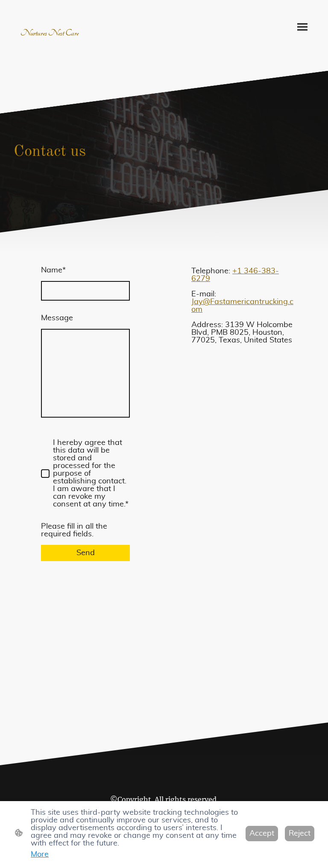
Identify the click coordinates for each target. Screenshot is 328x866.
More (40, 854)
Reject (299, 833)
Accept (261, 833)
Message (57, 318)
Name (53, 270)
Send (85, 553)
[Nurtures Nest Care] (51, 41)
